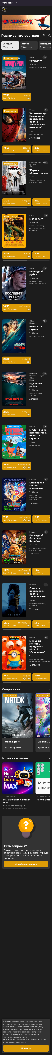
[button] (11, 23)
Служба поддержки (26, 864)
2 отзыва (33, 399)
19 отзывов (34, 609)
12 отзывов (34, 665)
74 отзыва (34, 553)
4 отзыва (33, 503)
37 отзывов (34, 138)
